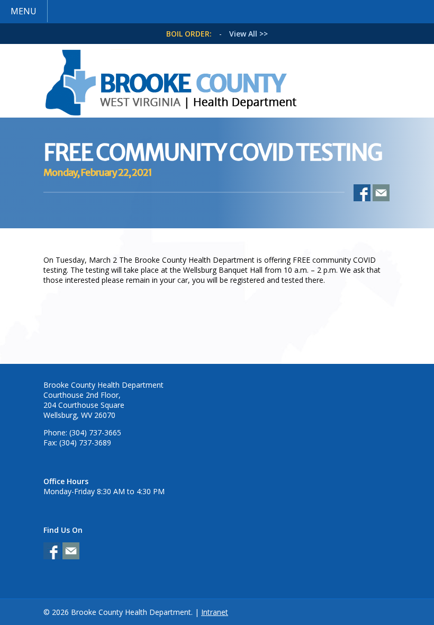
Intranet (214, 612)
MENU (24, 11)
